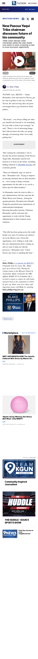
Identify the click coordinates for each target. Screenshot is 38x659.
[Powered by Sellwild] (32, 457)
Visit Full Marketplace (28, 333)
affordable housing (25, 164)
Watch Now (32, 3)
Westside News (11, 19)
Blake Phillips (14, 87)
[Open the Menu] (3, 3)
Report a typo (8, 318)
